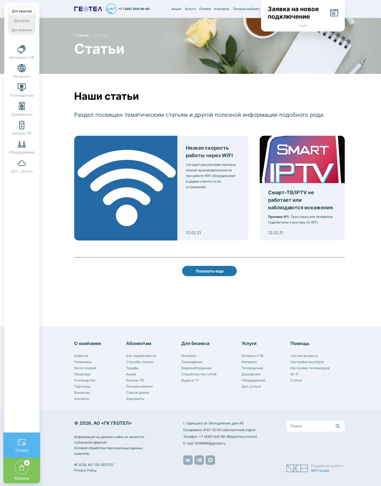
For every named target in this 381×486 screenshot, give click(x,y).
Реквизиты (82, 362)
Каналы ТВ (135, 380)
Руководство (84, 380)
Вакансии (82, 392)
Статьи (100, 35)
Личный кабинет (246, 9)
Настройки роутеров (307, 362)
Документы (135, 399)
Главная (81, 35)
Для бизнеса (21, 30)
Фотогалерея (85, 368)
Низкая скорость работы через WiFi (209, 151)
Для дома (22, 20)
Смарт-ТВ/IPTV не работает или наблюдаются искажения (300, 199)
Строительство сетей (198, 374)
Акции (176, 9)
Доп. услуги (251, 386)
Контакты (222, 9)
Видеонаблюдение (196, 368)
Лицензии (82, 374)
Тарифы (132, 368)
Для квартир (22, 11)
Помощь (299, 343)
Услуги (190, 9)
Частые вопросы (304, 356)
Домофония (251, 374)
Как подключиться (141, 356)
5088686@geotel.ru (210, 443)
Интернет (189, 356)
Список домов (137, 392)
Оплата (205, 9)
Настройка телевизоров (310, 368)
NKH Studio (320, 470)
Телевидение (192, 362)
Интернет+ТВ (252, 356)
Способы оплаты (139, 362)
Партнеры (82, 386)
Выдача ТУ (190, 380)
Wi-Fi (294, 374)
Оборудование (253, 380)
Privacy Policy (85, 470)
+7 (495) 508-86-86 (134, 9)
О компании (87, 343)
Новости (81, 356)
